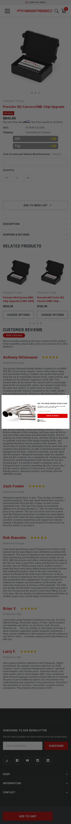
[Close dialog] (67, 397)
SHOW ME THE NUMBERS (52, 416)
